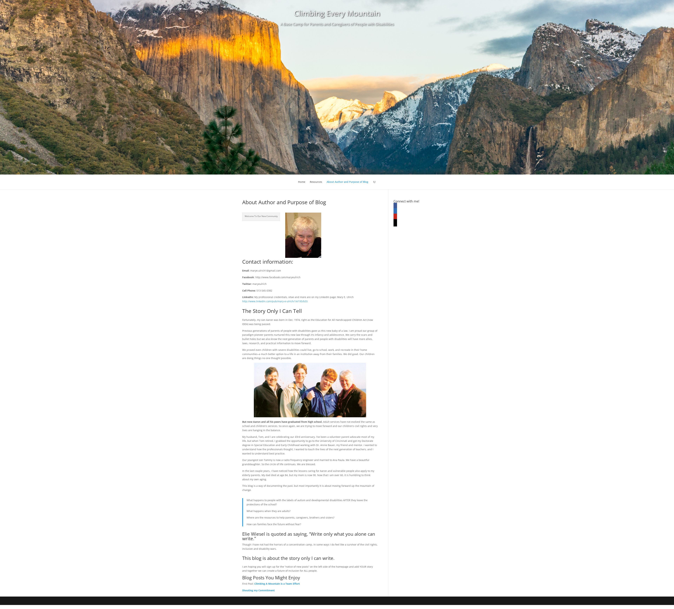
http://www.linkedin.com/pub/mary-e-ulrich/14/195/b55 (275, 301)
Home (301, 182)
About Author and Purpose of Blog (347, 182)
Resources (316, 182)
